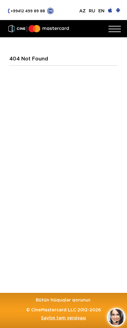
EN (101, 10)
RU (92, 10)
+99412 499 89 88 (27, 11)
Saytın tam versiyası (63, 317)
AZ (82, 10)
